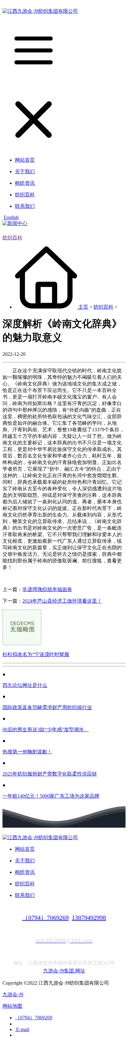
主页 (83, 307)
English (11, 217)
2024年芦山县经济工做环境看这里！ (62, 601)
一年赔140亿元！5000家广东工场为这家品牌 (50, 796)
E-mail (22, 1029)
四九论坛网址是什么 (24, 685)
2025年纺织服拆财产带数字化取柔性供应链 (49, 773)
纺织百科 (12, 237)
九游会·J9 (12, 994)
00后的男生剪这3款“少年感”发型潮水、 (45, 729)
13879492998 (89, 917)
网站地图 (12, 1006)
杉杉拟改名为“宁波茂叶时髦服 (35, 654)
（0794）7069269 (45, 917)
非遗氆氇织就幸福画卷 (47, 589)
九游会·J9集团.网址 (64, 970)
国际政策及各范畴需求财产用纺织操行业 (47, 707)
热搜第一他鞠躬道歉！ (27, 751)
